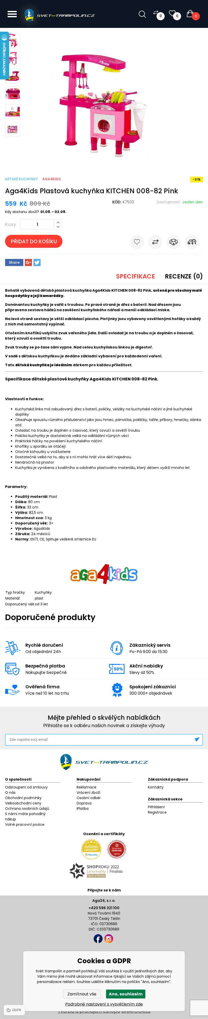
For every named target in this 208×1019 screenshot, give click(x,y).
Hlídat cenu (173, 243)
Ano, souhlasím (126, 994)
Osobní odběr (89, 797)
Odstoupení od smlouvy (26, 787)
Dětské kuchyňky (21, 179)
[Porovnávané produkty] (155, 12)
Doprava (84, 803)
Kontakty (156, 787)
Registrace (157, 812)
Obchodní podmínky (23, 797)
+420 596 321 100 (104, 907)
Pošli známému (192, 243)
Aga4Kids (51, 179)
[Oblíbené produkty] (172, 13)
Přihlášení (156, 807)
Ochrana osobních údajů (27, 808)
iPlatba (83, 808)
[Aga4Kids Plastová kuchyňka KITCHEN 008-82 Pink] (104, 161)
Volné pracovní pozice (24, 824)
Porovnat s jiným (155, 243)
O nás (10, 792)
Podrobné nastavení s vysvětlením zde (104, 1004)
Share (14, 262)
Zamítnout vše (81, 994)
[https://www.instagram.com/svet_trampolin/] (108, 938)
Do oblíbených (137, 243)
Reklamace (86, 787)
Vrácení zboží (88, 792)
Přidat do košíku (34, 241)
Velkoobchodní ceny (23, 803)
